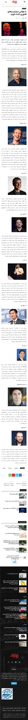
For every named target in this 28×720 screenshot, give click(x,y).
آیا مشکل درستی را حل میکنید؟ (12, 501)
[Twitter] (16, 475)
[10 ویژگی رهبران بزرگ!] (23, 496)
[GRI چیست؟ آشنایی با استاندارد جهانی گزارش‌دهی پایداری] (23, 527)
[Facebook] (20, 475)
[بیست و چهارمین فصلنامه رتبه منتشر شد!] (23, 535)
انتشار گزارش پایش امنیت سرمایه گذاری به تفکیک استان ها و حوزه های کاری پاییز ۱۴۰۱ (10, 582)
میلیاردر (4, 468)
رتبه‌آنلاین (18, 715)
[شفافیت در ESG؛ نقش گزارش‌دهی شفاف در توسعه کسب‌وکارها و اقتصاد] (23, 550)
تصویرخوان (22, 512)
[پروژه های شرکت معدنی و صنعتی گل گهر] (23, 636)
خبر (23, 6)
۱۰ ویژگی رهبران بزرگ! (14, 494)
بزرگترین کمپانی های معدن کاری (12, 642)
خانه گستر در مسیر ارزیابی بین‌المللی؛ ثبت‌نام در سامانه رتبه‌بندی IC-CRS (12, 557)
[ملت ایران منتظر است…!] (23, 575)
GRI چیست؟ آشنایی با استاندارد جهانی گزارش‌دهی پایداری (12, 526)
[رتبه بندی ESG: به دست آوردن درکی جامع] (23, 510)
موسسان (9, 468)
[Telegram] (15, 662)
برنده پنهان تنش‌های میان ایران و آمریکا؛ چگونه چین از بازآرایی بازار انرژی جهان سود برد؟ (11, 608)
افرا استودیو (5, 717)
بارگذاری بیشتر (14, 562)
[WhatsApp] (10, 475)
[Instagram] (12, 662)
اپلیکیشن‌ (16, 468)
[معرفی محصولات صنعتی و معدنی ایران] (23, 629)
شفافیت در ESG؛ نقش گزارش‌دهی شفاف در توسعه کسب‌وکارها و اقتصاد (11, 550)
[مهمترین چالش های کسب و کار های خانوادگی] (23, 590)
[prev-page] (26, 515)
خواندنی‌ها (20, 6)
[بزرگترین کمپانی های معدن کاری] (23, 643)
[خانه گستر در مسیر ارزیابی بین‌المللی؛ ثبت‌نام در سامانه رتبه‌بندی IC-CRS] (23, 557)
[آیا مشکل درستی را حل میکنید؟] (23, 503)
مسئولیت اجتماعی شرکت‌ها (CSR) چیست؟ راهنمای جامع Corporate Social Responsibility (11, 542)
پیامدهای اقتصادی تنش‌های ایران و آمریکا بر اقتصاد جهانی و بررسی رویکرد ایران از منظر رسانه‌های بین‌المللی (11, 616)
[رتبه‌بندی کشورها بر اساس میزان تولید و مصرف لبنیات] (23, 601)
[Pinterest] (13, 475)
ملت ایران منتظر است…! (12, 573)
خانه (26, 6)
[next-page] (23, 515)
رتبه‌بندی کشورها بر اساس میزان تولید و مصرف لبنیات (11, 600)
